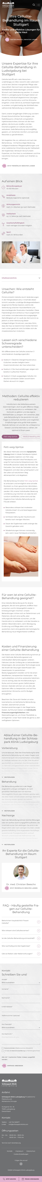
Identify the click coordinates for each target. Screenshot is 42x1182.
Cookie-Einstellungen (21, 1154)
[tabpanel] (21, 511)
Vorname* (5, 989)
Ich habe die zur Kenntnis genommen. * (22, 1051)
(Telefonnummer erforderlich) (18, 1048)
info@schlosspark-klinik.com (18, 1124)
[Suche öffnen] (33, 5)
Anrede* (4, 979)
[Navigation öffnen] (38, 5)
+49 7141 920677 (14, 1122)
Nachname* (6, 998)
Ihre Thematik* (7, 1024)
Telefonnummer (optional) (11, 1015)
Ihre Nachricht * (7, 1034)
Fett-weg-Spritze (31, 481)
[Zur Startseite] (7, 5)
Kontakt (9, 1151)
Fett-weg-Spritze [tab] (10, 437)
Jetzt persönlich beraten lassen (24, 888)
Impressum (19, 1151)
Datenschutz (30, 1151)
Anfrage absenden (15, 1065)
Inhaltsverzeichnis (9, 278)
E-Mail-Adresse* (7, 1007)
